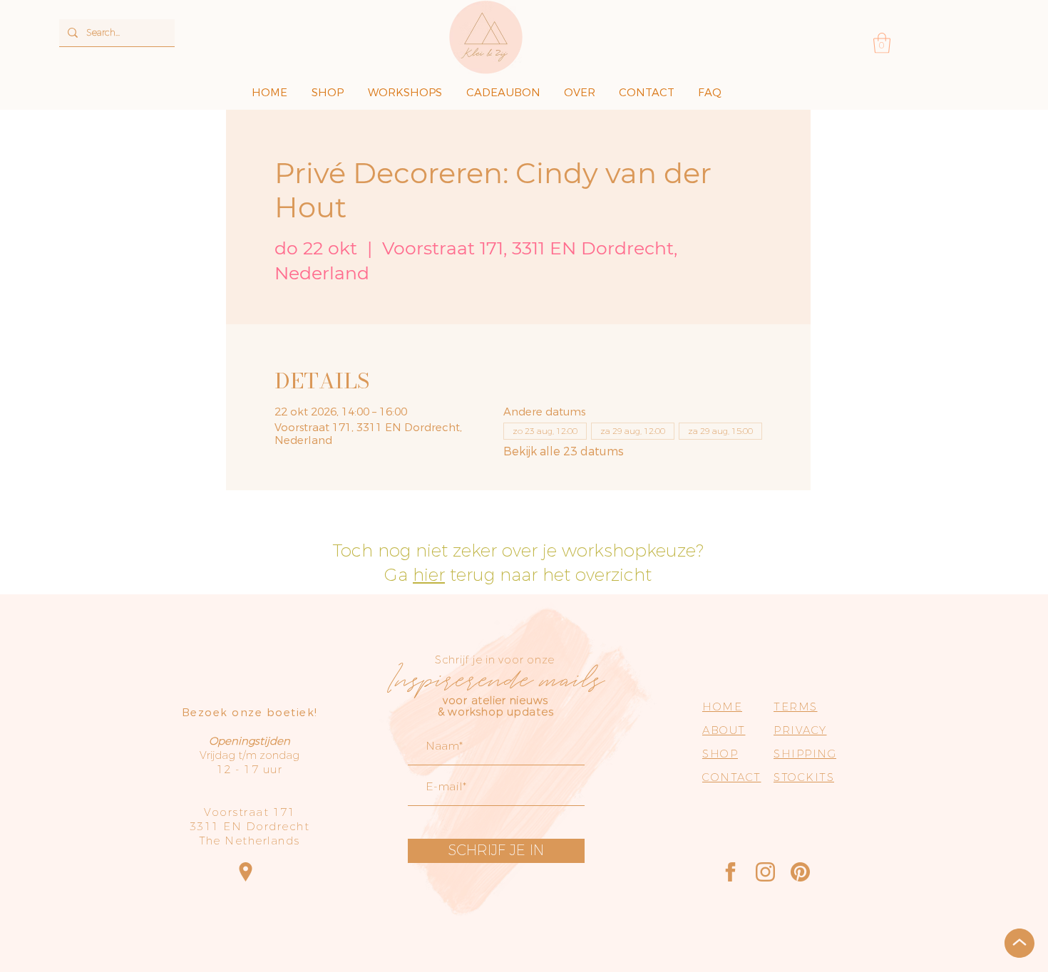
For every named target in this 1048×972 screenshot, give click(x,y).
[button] (881, 43)
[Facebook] (730, 871)
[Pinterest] (800, 871)
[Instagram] (765, 871)
